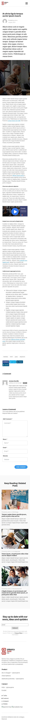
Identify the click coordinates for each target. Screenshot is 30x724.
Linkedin (6, 364)
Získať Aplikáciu (6, 676)
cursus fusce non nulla (14, 120)
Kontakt (4, 690)
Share (6, 362)
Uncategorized (16, 551)
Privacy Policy (18, 633)
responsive (22, 356)
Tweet (13, 362)
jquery (16, 356)
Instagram (6, 701)
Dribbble (5, 704)
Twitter (5, 695)
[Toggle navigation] (27, 3)
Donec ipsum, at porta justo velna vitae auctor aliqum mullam (15, 554)
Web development (17, 588)
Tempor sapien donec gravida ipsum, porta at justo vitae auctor (14, 515)
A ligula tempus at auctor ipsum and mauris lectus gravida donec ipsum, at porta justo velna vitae (15, 593)
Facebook (5, 698)
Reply (25, 383)
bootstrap (5, 356)
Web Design (15, 512)
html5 (11, 356)
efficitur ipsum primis (18, 175)
